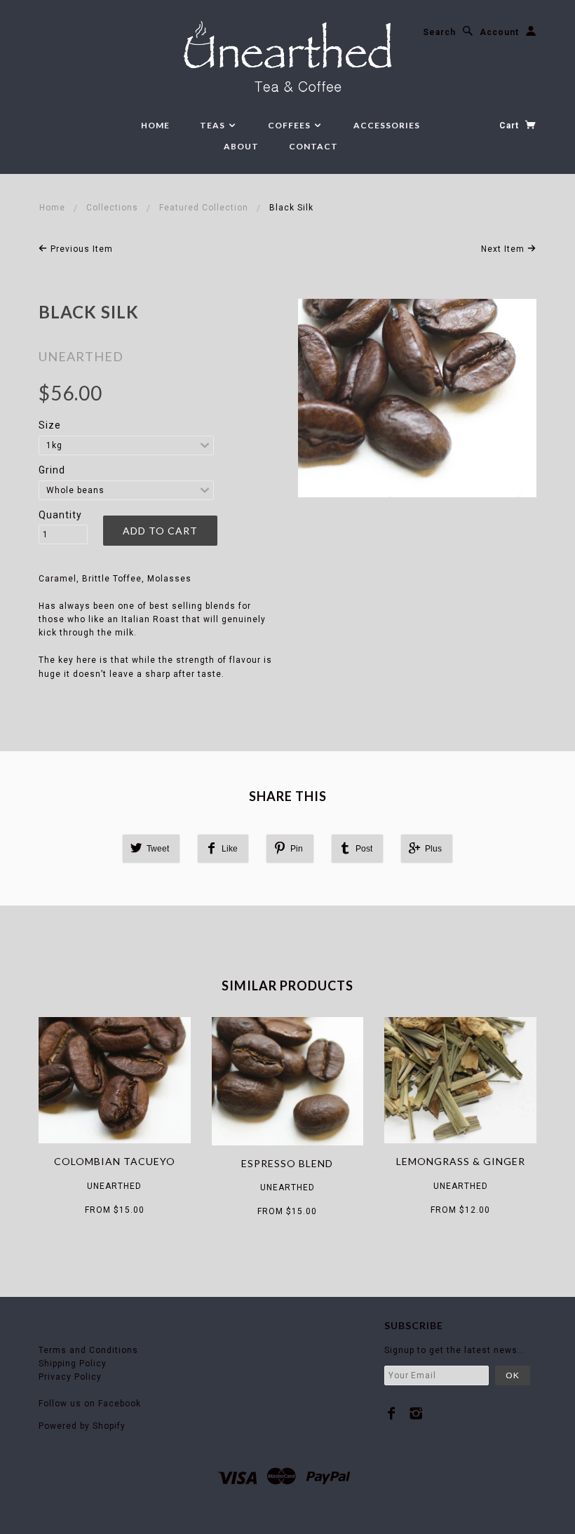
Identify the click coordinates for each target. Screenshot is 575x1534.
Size (50, 425)
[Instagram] (416, 1413)
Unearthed (81, 356)
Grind (52, 470)
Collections (112, 208)
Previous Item (80, 249)
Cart (510, 125)
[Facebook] (391, 1413)
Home (155, 125)
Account (499, 32)
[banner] (287, 58)
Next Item (504, 249)
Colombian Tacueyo (114, 1161)
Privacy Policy (70, 1377)
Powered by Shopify (82, 1426)
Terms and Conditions (88, 1350)
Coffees (290, 125)
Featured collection (203, 208)
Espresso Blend (287, 1163)
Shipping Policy (73, 1363)
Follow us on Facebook (90, 1403)
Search (439, 32)
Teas (213, 125)
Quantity (60, 514)
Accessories (386, 125)
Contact (313, 146)
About (241, 146)
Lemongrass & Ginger (460, 1161)
